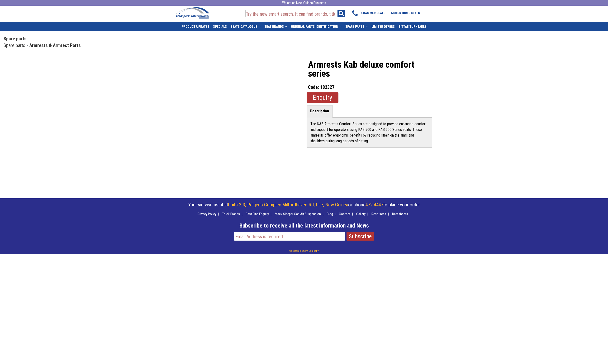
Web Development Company (304, 250)
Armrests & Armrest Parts (55, 45)
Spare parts (15, 39)
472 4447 (374, 205)
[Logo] (192, 12)
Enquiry (322, 97)
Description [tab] (319, 111)
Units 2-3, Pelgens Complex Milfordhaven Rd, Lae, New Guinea (288, 205)
